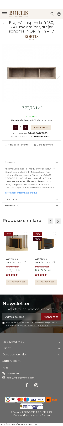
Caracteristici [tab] (12, 199)
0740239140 (12, 373)
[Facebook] (27, 385)
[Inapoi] (2, 23)
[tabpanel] (31, 73)
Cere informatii (44, 144)
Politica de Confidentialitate (35, 325)
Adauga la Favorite (18, 144)
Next (58, 76)
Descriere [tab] (10, 162)
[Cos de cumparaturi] (59, 14)
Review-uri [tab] (12, 205)
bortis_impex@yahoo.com (20, 377)
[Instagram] (36, 385)
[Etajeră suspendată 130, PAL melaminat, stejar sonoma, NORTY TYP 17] (31, 73)
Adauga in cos (41, 127)
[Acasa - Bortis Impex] (18, 14)
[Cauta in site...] (52, 14)
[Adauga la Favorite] (25, 234)
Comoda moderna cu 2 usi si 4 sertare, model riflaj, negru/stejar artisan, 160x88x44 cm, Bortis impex (46, 260)
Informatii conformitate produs (21, 192)
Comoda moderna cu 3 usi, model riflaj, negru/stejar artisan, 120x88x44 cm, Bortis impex (16, 260)
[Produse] (4, 14)
